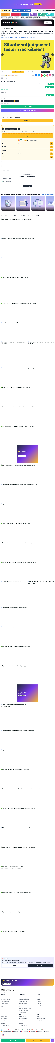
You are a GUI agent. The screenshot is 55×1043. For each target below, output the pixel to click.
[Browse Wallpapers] (9, 14)
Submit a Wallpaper (41, 1018)
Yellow (16, 37)
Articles (2, 1006)
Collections (3, 997)
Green (19, 37)
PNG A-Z (3, 1023)
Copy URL (50, 95)
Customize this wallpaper (28, 110)
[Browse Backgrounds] (20, 14)
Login (36, 10)
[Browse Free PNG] (44, 14)
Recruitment (11, 28)
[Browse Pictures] (28, 14)
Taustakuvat (46, 1031)
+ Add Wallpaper (17, 10)
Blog (38, 1016)
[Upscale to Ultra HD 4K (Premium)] (51, 150)
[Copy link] (53, 75)
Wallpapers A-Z (4, 1016)
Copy (51, 84)
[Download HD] (51, 143)
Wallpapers (4, 14)
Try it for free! (27, 120)
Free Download (28, 106)
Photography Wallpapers (24, 999)
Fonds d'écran (25, 1031)
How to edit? (12, 166)
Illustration (12, 37)
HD (2, 100)
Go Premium (7, 10)
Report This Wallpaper (6, 170)
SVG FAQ (21, 1021)
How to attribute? (4, 89)
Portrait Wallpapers (23, 997)
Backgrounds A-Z (4, 1018)
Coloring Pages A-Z (5, 1025)
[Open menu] (52, 10)
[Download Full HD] (51, 147)
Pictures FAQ (21, 1020)
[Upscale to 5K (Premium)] (51, 154)
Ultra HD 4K (11, 100)
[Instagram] (47, 75)
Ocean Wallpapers (23, 1003)
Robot (2, 37)
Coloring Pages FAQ (23, 1025)
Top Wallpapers (4, 1003)
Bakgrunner (39, 1031)
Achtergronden (16, 1031)
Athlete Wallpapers (23, 1012)
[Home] (1, 28)
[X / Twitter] (39, 75)
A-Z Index (3, 996)
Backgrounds (15, 14)
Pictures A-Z (3, 1020)
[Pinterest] (42, 75)
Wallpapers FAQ (22, 1016)
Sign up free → (40, 965)
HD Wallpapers (22, 1006)
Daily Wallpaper (4, 1005)
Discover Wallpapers (5, 999)
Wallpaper (19, 1029)
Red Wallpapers (22, 996)
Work (34, 37)
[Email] (50, 75)
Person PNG (6, 37)
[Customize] (52, 1040)
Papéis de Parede (36, 1029)
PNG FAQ (21, 1023)
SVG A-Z (3, 1021)
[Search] (48, 10)
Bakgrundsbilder (27, 1029)
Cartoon (30, 37)
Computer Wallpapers (23, 1010)
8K (18, 100)
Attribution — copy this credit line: (8, 81)
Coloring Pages (49, 14)
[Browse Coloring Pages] (53, 14)
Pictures (24, 14)
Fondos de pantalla (7, 1031)
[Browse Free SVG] (36, 14)
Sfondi (44, 1029)
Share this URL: (4, 92)
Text (27, 37)
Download (27, 136)
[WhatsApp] (44, 75)
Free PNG (41, 14)
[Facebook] (36, 75)
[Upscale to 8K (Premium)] (51, 157)
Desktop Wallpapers (23, 1005)
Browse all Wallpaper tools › (48, 194)
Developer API (40, 1020)
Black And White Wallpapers (25, 1008)
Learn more (14, 965)
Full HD (5, 100)
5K (15, 100)
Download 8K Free (39, 1040)
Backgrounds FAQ (23, 1018)
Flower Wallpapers (23, 1001)
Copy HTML (50, 87)
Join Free (27, 10)
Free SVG (32, 14)
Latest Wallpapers (5, 1001)
